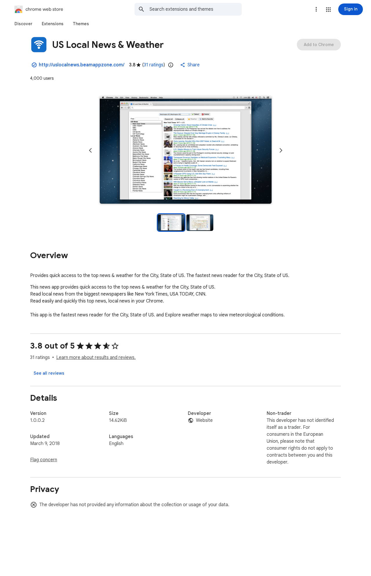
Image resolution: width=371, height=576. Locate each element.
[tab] (23, 24)
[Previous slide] (90, 150)
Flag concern (43, 460)
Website (204, 420)
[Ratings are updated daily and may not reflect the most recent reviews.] (171, 65)
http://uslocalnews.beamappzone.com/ (81, 65)
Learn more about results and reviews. (96, 357)
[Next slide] (281, 150)
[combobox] (196, 9)
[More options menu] (316, 9)
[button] (328, 9)
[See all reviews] (49, 373)
